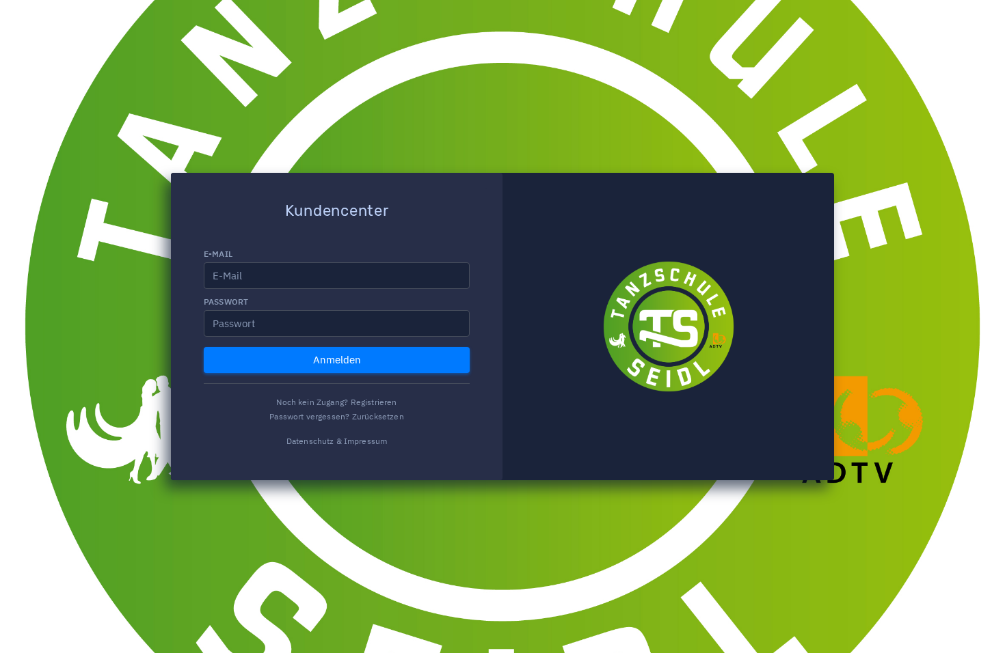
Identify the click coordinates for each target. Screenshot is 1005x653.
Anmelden (337, 359)
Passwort (226, 301)
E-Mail (218, 254)
